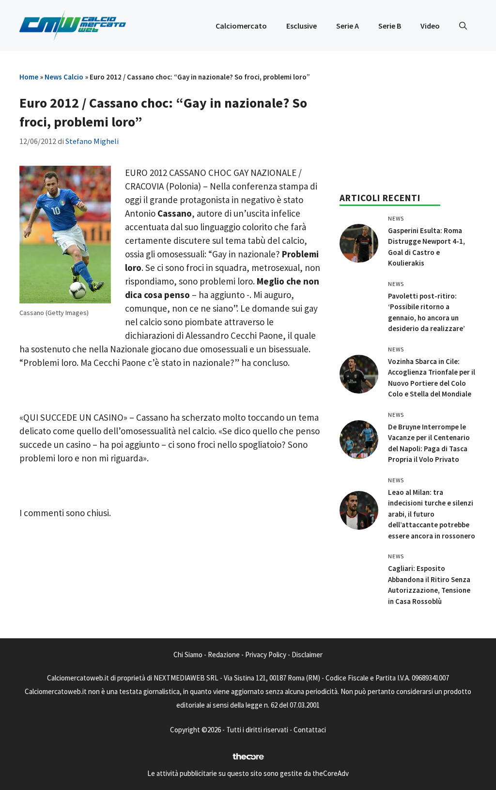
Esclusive (301, 26)
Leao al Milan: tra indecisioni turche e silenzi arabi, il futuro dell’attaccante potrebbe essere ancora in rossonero (431, 514)
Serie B (389, 26)
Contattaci (310, 729)
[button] (463, 25)
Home (28, 76)
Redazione (224, 654)
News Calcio (64, 76)
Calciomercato (241, 26)
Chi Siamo (187, 654)
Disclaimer (307, 654)
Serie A (347, 26)
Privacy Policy (265, 654)
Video (430, 26)
